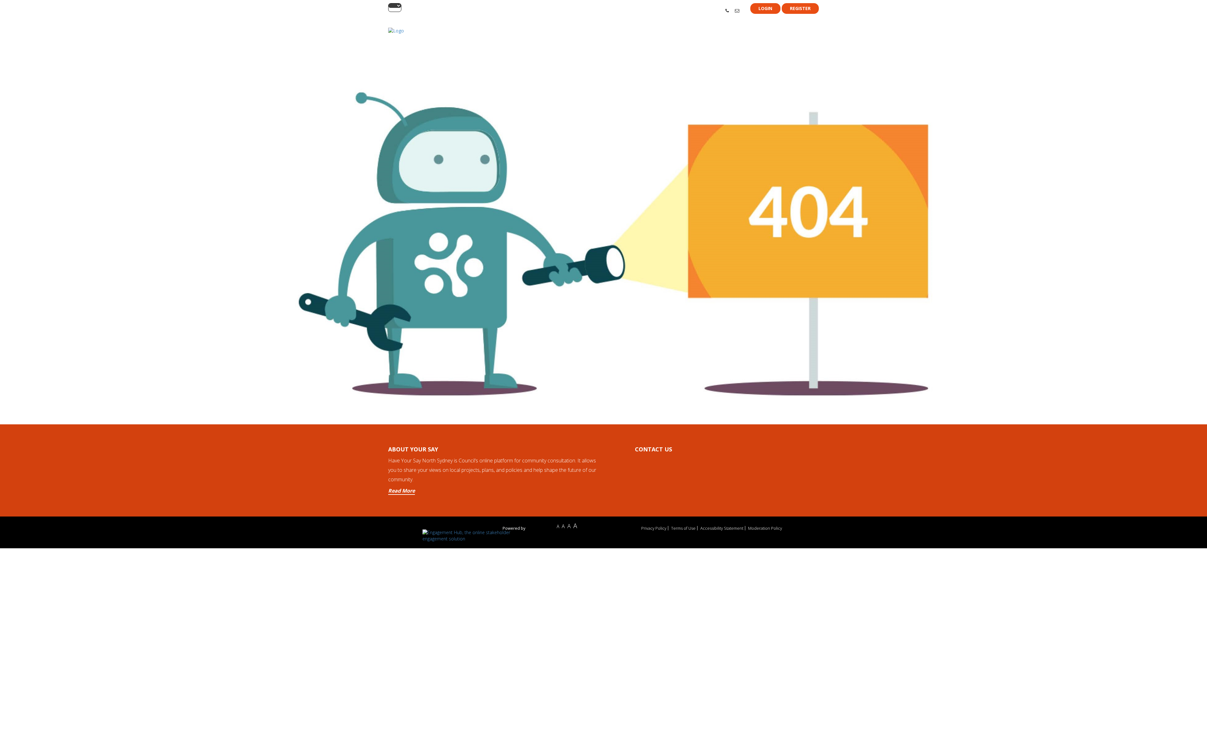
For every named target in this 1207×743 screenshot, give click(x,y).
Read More (401, 490)
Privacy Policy (653, 528)
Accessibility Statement (721, 528)
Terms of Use (683, 528)
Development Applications (792, 38)
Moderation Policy (765, 528)
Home (726, 38)
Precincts (749, 38)
